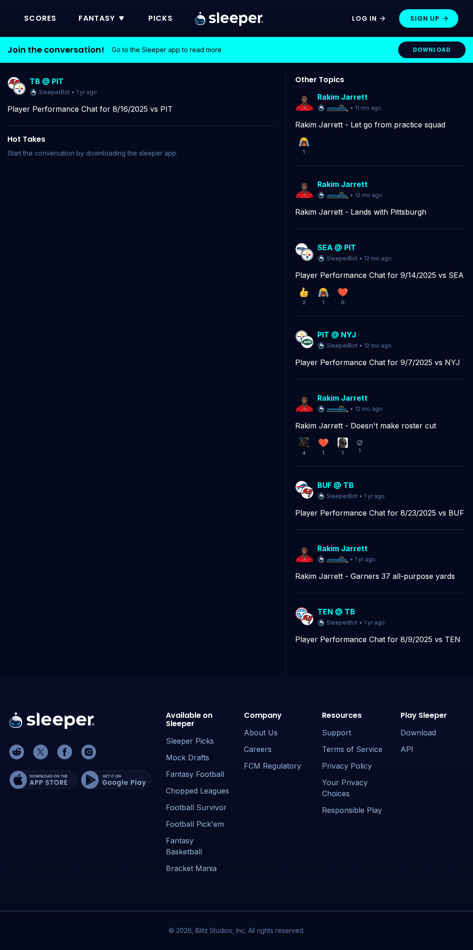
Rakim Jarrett (342, 97)
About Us (261, 732)
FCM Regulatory (272, 765)
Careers (258, 749)
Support (336, 732)
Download (418, 732)
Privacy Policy (347, 765)
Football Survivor (196, 807)
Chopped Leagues (197, 790)
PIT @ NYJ (336, 334)
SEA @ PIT (336, 247)
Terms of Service (352, 749)
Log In (364, 18)
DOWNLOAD (432, 50)
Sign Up (425, 18)
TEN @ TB (336, 611)
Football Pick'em (195, 824)
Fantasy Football (195, 774)
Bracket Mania (191, 868)
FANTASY (97, 18)
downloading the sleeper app (131, 153)
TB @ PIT (47, 81)
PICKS (160, 18)
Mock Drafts (187, 757)
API (406, 749)
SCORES (40, 18)
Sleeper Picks (190, 741)
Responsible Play (352, 810)
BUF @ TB (335, 485)
